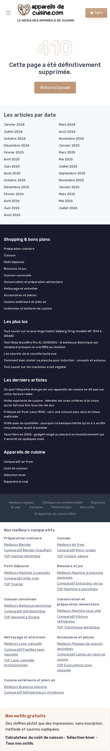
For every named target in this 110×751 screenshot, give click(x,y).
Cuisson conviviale (17, 275)
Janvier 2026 (69, 187)
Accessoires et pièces (20, 295)
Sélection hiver (81, 737)
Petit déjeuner (14, 262)
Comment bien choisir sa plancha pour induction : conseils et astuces (55, 360)
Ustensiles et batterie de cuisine (28, 308)
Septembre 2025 (72, 173)
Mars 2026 (67, 194)
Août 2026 (12, 215)
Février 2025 (14, 152)
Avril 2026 (12, 201)
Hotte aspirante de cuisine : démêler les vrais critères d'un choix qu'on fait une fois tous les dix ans (51, 403)
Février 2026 (14, 194)
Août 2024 (67, 132)
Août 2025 (12, 173)
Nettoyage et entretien (21, 288)
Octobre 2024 (15, 138)
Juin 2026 (12, 208)
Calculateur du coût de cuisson (34, 737)
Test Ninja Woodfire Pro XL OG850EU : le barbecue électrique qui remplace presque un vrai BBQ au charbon (51, 345)
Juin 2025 (12, 166)
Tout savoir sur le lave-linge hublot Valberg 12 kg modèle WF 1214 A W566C (53, 333)
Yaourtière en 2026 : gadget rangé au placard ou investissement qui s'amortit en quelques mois (54, 437)
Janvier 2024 (14, 124)
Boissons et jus (15, 268)
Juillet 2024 (13, 132)
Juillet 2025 (68, 166)
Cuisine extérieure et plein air (25, 302)
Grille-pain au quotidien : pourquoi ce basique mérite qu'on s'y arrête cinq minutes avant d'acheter (54, 425)
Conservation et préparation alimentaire (33, 282)
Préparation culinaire (19, 249)
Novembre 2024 (71, 138)
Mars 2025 (67, 152)
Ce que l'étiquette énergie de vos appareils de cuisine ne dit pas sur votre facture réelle (54, 392)
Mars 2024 (67, 124)
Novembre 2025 (71, 180)
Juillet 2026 (68, 208)
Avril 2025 (12, 159)
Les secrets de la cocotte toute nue (30, 353)
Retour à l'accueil (55, 87)
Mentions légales (21, 502)
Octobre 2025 (15, 180)
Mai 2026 (66, 201)
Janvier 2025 (69, 145)
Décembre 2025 (16, 187)
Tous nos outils (19, 743)
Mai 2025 (66, 159)
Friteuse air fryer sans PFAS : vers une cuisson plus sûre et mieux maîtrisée (52, 414)
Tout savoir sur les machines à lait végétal (35, 367)
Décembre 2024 (16, 145)
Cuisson (10, 255)
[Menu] (9, 12)
